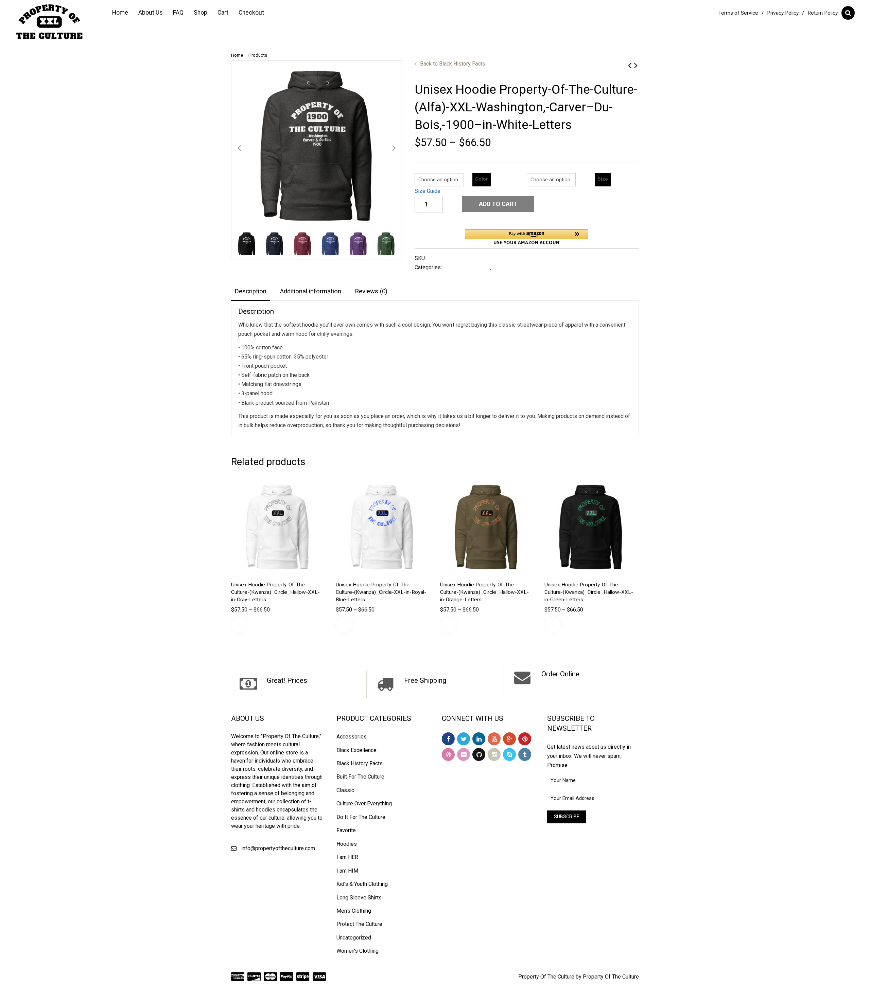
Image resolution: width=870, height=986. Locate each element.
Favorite (346, 830)
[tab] (250, 292)
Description (250, 291)
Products (257, 55)
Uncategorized (353, 937)
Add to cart (498, 203)
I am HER (347, 857)
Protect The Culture (359, 924)
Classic (345, 790)
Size (602, 179)
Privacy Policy (783, 13)
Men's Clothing (353, 911)
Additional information (310, 291)
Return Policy (822, 13)
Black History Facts (452, 63)
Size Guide (427, 191)
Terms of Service (738, 13)
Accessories (351, 736)
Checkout (251, 12)
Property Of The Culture (546, 976)
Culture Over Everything (364, 803)
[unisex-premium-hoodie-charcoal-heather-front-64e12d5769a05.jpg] (316, 146)
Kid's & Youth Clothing (362, 884)
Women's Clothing (357, 951)
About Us (150, 12)
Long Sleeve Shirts (359, 897)
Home (120, 12)
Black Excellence (356, 750)
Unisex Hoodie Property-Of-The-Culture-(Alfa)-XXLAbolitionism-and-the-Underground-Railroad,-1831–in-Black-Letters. (629, 65)
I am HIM (347, 871)
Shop (200, 12)
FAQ (178, 12)
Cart (223, 12)
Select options (239, 624)
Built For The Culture (360, 776)
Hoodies (503, 267)
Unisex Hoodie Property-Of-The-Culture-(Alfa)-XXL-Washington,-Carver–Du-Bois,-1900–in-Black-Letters (636, 65)
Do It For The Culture (360, 817)
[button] (526, 236)
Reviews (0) (371, 291)
